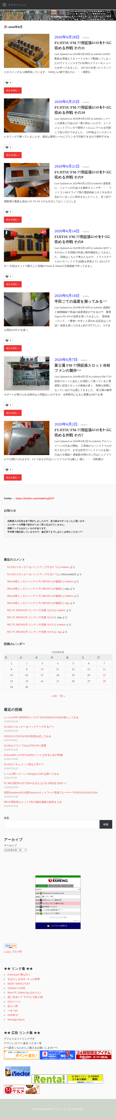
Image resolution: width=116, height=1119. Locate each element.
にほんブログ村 (13, 951)
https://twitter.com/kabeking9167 (35, 498)
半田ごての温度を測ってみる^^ (81, 301)
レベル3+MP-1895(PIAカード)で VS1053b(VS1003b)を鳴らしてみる (41, 717)
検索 (6, 817)
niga (67, 602)
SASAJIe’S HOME (16, 988)
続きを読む (12, 90)
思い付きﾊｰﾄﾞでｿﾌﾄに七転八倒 (25, 997)
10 (42, 669)
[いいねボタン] (7, 83)
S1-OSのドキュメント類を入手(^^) (24, 764)
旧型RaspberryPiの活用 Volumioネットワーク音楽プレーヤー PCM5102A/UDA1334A (51, 792)
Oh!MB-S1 (13, 1015)
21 (104, 675)
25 (57, 681)
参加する (77, 921)
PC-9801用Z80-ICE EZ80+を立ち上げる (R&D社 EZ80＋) (35, 783)
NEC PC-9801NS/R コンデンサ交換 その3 (30, 610)
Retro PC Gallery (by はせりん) (24, 992)
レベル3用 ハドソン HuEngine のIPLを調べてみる (31, 773)
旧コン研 (13, 1006)
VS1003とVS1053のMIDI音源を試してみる (27, 736)
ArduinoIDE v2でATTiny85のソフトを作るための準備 (33, 754)
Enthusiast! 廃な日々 (19, 974)
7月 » (62, 696)
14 (104, 669)
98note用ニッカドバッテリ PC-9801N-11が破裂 (34, 581)
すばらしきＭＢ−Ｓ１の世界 (24, 979)
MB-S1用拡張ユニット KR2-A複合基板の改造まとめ (33, 801)
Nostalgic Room (16, 1019)
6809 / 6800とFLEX (19, 983)
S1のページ (14, 1001)
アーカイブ (10, 845)
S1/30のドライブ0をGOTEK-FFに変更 (25, 745)
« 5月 (54, 696)
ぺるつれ (13, 1010)
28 (104, 681)
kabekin (86, 38)
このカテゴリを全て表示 (58, 917)
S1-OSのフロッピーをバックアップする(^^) (32, 567)
